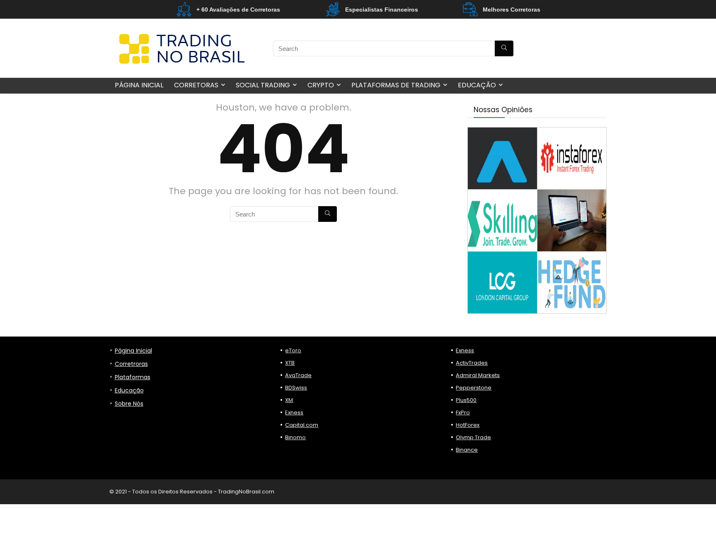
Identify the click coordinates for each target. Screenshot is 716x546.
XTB (290, 363)
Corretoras (196, 85)
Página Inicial (133, 350)
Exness (294, 412)
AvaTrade (298, 375)
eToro (293, 350)
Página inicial (139, 85)
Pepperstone (473, 388)
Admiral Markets (478, 375)
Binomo (295, 437)
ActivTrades (472, 363)
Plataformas (132, 377)
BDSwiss (296, 388)
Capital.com (301, 425)
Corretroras (131, 364)
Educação (477, 85)
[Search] (504, 48)
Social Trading (263, 85)
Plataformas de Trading (395, 85)
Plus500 (466, 400)
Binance (467, 450)
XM (289, 400)
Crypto (320, 85)
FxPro (463, 412)
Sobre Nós (129, 403)
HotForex (467, 425)
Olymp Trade (473, 437)
